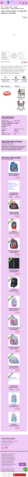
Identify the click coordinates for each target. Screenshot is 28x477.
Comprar (21, 475)
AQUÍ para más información (9, 465)
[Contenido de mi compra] (26, 3)
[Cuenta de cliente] (24, 3)
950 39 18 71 (7, 445)
